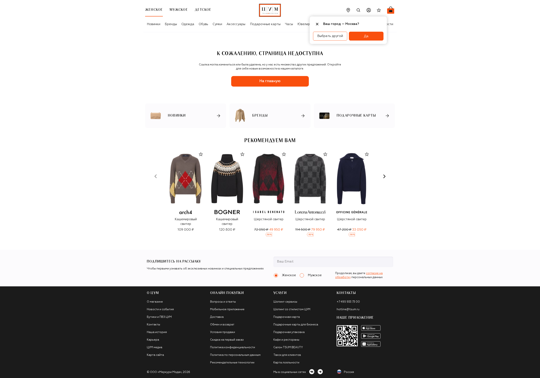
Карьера (153, 340)
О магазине (155, 301)
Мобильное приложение (227, 309)
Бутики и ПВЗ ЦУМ (159, 317)
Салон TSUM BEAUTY (288, 347)
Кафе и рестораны (286, 340)
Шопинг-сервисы (285, 301)
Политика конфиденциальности (232, 347)
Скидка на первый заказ (227, 340)
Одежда (187, 24)
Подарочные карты (265, 24)
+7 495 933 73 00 (348, 301)
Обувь (203, 24)
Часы (289, 24)
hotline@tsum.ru (348, 309)
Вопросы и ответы (223, 301)
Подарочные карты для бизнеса (295, 324)
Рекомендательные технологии (232, 362)
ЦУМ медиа (154, 347)
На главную (270, 81)
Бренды (171, 24)
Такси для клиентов (287, 355)
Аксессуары (236, 24)
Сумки (217, 24)
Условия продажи (222, 332)
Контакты (153, 324)
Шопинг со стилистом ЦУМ (291, 309)
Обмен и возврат (222, 324)
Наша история (157, 332)
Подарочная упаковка (289, 332)
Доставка (217, 317)
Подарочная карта (286, 317)
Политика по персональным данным (235, 355)
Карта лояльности (286, 362)
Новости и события (160, 309)
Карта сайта (155, 355)
